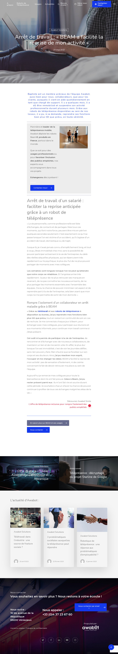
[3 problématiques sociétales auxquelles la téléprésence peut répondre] (59, 537)
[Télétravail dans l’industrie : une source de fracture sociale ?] (25, 537)
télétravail (43, 311)
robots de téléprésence (67, 311)
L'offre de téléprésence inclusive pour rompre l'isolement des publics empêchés (58, 406)
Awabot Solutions (59, 30)
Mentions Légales (17, 628)
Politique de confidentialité (36, 628)
